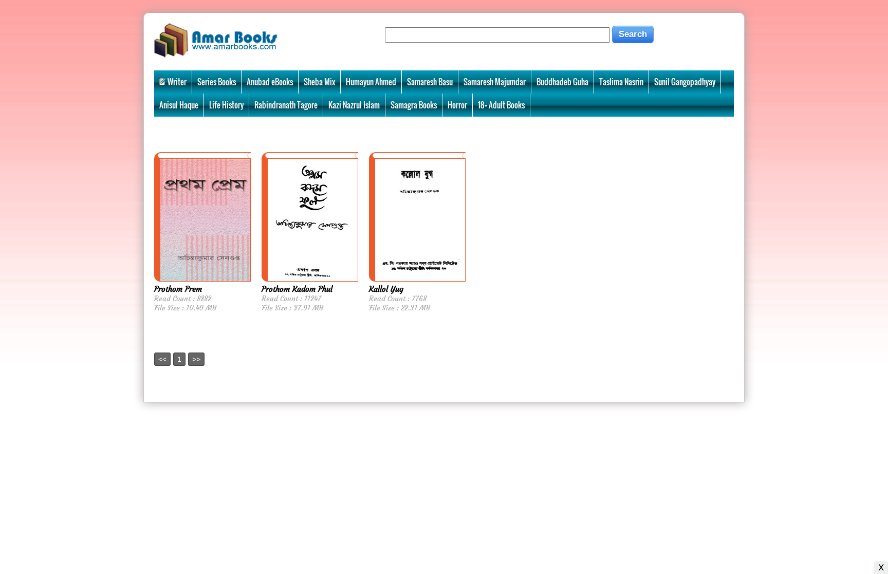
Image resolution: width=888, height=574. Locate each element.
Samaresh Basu (430, 81)
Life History (226, 104)
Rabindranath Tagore (286, 104)
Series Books (216, 81)
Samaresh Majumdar (495, 81)
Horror (457, 104)
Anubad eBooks (270, 81)
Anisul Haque (178, 104)
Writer (177, 81)
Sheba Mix (319, 81)
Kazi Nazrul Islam (354, 104)
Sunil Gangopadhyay (684, 81)
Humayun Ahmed (371, 81)
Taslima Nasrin (621, 81)
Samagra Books (414, 104)
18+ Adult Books (501, 104)
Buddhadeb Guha (562, 81)
